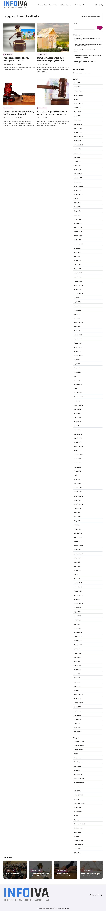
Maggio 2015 (77, 471)
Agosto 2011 (77, 657)
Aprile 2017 (77, 376)
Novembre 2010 (78, 694)
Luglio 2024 (77, 153)
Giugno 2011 (77, 665)
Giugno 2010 (77, 715)
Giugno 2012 (77, 616)
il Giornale (76, 786)
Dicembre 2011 (78, 640)
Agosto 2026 (77, 83)
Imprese (40, 5)
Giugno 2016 (77, 417)
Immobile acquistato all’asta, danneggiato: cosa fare (16, 59)
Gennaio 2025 (78, 128)
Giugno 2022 (77, 256)
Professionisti (52, 5)
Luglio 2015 (77, 463)
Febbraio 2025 (78, 124)
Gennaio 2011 (77, 686)
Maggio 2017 (77, 372)
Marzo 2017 (77, 380)
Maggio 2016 (77, 421)
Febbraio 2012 (78, 632)
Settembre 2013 (78, 554)
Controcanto (77, 758)
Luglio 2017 (77, 364)
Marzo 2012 (77, 628)
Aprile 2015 (77, 475)
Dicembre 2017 (78, 343)
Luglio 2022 (77, 252)
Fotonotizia (77, 770)
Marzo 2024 (77, 169)
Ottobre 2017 (77, 351)
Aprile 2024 (77, 165)
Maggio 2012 (77, 620)
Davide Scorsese (8, 64)
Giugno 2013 (77, 566)
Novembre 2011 (78, 645)
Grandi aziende (78, 774)
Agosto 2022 (77, 248)
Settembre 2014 (78, 504)
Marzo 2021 (77, 318)
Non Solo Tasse (8, 54)
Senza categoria (78, 844)
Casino (76, 753)
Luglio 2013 (77, 562)
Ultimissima (77, 853)
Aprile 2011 (77, 673)
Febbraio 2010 (78, 731)
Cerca (75, 24)
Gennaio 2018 (78, 339)
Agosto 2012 (77, 607)
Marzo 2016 (77, 430)
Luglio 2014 (77, 512)
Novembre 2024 (78, 136)
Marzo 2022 (77, 268)
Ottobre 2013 (77, 550)
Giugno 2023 (77, 207)
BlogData (57, 908)
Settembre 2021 (78, 293)
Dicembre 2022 (78, 231)
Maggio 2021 (77, 310)
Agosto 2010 (77, 707)
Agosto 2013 (77, 558)
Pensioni (76, 836)
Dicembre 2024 (78, 132)
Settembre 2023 (78, 194)
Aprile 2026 (77, 87)
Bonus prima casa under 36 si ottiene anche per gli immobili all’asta (50, 60)
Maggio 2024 (77, 161)
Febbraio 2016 (78, 434)
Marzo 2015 (77, 479)
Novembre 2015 (78, 446)
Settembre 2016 (78, 405)
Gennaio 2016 (78, 438)
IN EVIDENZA (77, 791)
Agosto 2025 (77, 107)
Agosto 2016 (77, 409)
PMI (45, 5)
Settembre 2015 (78, 454)
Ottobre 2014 (77, 500)
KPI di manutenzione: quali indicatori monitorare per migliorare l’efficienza (87, 56)
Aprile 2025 (77, 116)
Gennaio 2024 (78, 178)
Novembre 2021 (78, 285)
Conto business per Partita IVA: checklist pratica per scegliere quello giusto (87, 44)
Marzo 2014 (77, 529)
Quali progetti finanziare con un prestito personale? (85, 62)
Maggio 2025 (77, 111)
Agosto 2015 (77, 459)
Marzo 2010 (77, 727)
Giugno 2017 (77, 368)
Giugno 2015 (77, 467)
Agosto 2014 (77, 508)
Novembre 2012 (78, 595)
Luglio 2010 (77, 711)
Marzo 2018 (77, 330)
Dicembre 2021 (78, 281)
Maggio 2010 (77, 719)
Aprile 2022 (77, 264)
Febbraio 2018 (78, 335)
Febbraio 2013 (78, 583)
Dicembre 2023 (78, 182)
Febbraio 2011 (78, 682)
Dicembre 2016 (78, 392)
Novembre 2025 (78, 95)
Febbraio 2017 (78, 384)
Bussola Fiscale (42, 54)
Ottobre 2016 (77, 401)
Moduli (76, 815)
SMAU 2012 (77, 848)
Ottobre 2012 (77, 599)
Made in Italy (61, 5)
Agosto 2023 (77, 198)
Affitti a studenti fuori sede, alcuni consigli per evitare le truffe (87, 39)
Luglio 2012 (77, 612)
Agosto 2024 (77, 149)
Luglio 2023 (77, 202)
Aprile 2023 (77, 215)
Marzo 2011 (77, 678)
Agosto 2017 (77, 359)
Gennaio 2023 (78, 227)
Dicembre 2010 (78, 690)
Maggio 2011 (77, 669)
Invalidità (76, 799)
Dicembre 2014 (78, 492)
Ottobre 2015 (77, 450)
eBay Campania (78, 762)
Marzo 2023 (77, 219)
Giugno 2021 (77, 306)
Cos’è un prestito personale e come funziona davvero (86, 50)
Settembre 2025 (78, 103)
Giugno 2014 (77, 516)
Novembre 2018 (78, 322)
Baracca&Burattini (79, 745)
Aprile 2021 (77, 314)
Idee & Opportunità (71, 5)
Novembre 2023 (78, 186)
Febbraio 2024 (78, 173)
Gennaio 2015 (78, 488)
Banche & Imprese (79, 741)
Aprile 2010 (77, 723)
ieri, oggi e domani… (79, 782)
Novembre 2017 (78, 347)
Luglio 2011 (77, 661)
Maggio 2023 (77, 211)
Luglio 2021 (77, 302)
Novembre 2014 (78, 496)
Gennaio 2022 (78, 277)
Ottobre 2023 (77, 190)
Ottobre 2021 (77, 289)
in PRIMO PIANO (78, 795)
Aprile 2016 (77, 426)
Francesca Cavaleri (9, 117)
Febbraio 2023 (78, 223)
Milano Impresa (78, 811)
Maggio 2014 (77, 521)
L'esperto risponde (79, 803)
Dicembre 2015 (78, 442)
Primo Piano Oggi (78, 840)
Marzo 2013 (77, 578)
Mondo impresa (78, 820)
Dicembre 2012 (78, 591)
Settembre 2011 (78, 653)
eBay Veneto (77, 766)
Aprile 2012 (77, 624)
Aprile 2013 (77, 574)
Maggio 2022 (77, 260)
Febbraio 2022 (78, 273)
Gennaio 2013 (78, 587)
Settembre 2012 (78, 603)
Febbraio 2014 (78, 533)
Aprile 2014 (77, 525)
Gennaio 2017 (77, 388)
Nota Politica (77, 832)
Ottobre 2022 (77, 240)
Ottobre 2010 (77, 698)
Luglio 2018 (77, 326)
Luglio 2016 (77, 413)
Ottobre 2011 (77, 649)
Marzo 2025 (77, 120)
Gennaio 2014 (78, 537)
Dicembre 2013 (78, 541)
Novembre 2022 (78, 235)
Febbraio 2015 (78, 483)
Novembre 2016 (78, 397)
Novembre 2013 (78, 545)
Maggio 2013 (77, 570)
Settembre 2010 (78, 702)
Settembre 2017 (78, 355)
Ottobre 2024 (77, 140)
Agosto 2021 (77, 297)
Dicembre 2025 (78, 91)
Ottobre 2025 (77, 99)
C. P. (39, 64)
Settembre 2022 (78, 244)
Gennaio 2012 (78, 636)
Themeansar (65, 908)
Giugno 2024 (77, 157)
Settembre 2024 (78, 145)
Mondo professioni (79, 824)
